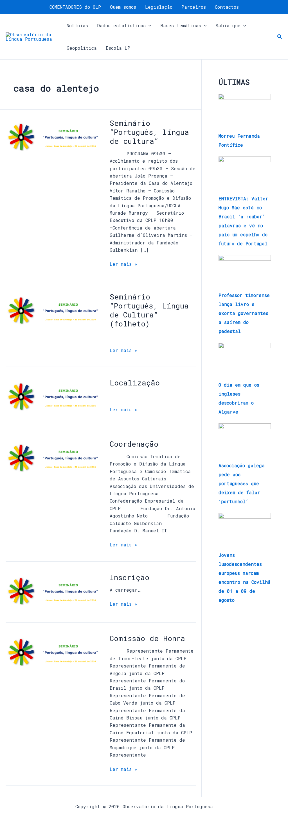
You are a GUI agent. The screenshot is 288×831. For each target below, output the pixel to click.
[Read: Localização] (53, 398)
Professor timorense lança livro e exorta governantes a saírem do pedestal (244, 313)
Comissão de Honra (147, 638)
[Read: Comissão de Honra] (53, 654)
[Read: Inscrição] (53, 592)
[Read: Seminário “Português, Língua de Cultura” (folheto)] (53, 312)
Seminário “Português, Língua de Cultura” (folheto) (149, 310)
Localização (135, 382)
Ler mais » (123, 263)
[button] (148, 25)
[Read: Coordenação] (53, 459)
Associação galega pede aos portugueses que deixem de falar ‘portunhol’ (242, 483)
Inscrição (129, 577)
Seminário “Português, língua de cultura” (149, 132)
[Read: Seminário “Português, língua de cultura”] (53, 138)
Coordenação (134, 444)
